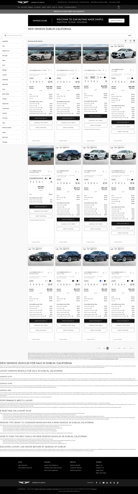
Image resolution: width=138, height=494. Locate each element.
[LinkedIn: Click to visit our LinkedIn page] (107, 482)
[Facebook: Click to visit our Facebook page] (96, 482)
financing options (33, 441)
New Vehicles (22, 465)
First (99, 348)
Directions (99, 470)
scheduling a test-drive (102, 449)
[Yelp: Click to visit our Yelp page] (114, 482)
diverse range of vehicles (29, 373)
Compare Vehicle (36, 140)
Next (119, 348)
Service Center (75, 465)
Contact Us (100, 467)
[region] (40, 104)
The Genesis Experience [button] (70, 7)
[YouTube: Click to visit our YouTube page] (103, 482)
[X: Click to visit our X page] (100, 482)
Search (129, 35)
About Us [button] (54, 7)
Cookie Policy (49, 488)
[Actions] (51, 70)
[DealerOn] (22, 489)
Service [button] (49, 7)
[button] (52, 53)
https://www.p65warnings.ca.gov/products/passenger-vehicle (104, 358)
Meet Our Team (101, 473)
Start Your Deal (40, 127)
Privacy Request (56, 488)
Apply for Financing (51, 470)
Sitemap (41, 488)
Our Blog (60, 7)
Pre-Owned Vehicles (25, 467)
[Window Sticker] (51, 82)
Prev (104, 348)
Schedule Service (76, 467)
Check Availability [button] (41, 118)
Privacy (44, 488)
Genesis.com (94, 488)
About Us (99, 465)
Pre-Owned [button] (24, 7)
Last (124, 348)
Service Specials (75, 470)
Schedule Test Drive (41, 122)
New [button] (19, 7)
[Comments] (49, 82)
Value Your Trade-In (51, 465)
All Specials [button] (37, 7)
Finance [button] (44, 7)
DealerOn (37, 488)
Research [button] (30, 7)
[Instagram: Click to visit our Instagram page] (110, 482)
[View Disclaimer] (42, 81)
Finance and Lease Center (53, 467)
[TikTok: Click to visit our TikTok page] (117, 482)
